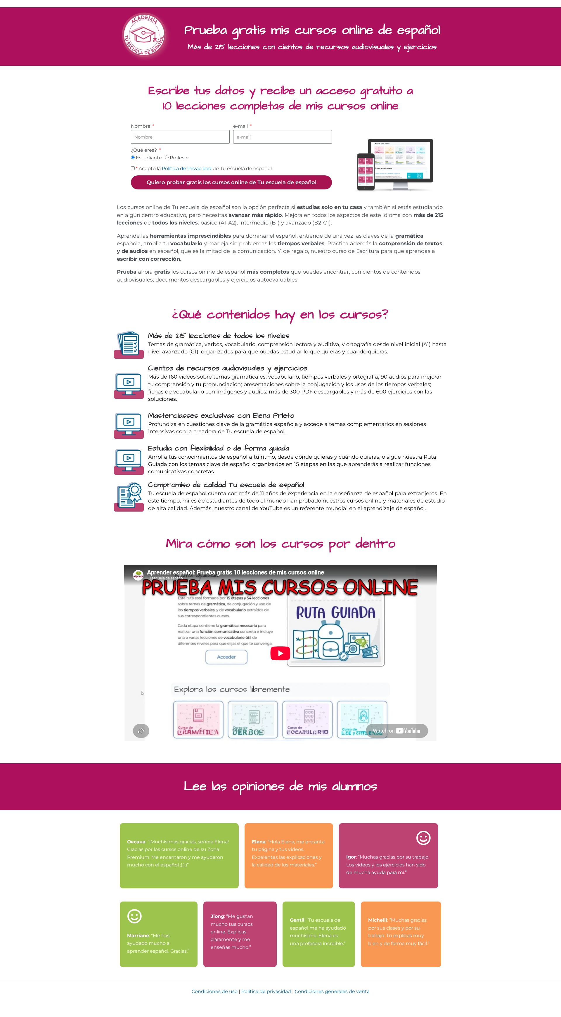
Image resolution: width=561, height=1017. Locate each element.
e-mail (241, 126)
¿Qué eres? (144, 150)
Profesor (179, 157)
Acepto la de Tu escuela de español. (204, 168)
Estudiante (149, 157)
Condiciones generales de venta (332, 991)
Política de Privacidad (187, 168)
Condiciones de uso (215, 991)
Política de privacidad (266, 991)
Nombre (141, 126)
